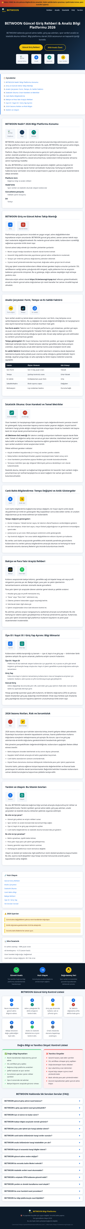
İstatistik (65, 10)
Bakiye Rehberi (9, 896)
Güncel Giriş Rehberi (31, 47)
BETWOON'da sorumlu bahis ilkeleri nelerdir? (42, 1163)
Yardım (80, 10)
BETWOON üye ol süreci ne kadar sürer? (42, 1115)
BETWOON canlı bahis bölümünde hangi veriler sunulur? (42, 1136)
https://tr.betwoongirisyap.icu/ (63, 1224)
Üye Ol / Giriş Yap (10, 900)
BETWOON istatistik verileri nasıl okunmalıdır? (42, 1170)
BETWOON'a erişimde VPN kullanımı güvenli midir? (42, 1177)
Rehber (49, 10)
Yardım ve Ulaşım (12, 110)
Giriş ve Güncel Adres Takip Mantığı (19, 86)
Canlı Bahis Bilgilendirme (15, 96)
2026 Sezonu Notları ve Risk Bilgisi (19, 106)
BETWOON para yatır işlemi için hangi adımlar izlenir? (42, 1129)
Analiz (57, 10)
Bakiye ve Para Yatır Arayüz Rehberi (19, 99)
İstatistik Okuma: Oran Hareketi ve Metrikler (22, 92)
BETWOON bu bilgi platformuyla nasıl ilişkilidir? (42, 1198)
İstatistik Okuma (10, 888)
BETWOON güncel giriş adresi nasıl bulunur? (42, 1101)
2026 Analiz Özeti (55, 47)
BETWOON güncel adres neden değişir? (42, 1156)
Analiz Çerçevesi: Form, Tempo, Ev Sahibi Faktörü (24, 89)
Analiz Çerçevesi (10, 885)
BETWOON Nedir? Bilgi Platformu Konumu (22, 82)
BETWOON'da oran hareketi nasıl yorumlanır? (42, 1191)
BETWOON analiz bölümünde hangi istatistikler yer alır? (42, 1143)
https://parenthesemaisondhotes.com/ (32, 1224)
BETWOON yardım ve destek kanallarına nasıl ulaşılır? (42, 1184)
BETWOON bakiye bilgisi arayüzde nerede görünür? (42, 1122)
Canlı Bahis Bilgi (10, 892)
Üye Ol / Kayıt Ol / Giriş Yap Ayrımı (19, 103)
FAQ (73, 10)
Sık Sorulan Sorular (11, 904)
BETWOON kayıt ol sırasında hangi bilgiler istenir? (42, 1149)
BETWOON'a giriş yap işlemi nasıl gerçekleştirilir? (42, 1108)
